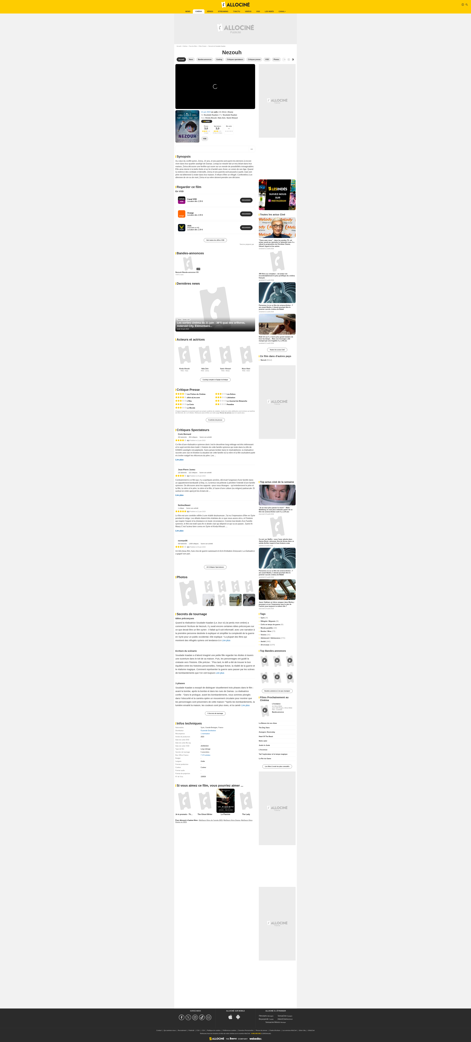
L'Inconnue (263, 750)
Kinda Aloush (211, 118)
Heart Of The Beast (266, 736)
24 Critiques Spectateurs (215, 586)
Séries (210, 11)
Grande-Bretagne (211, 746)
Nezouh (266, 360)
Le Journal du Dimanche (237, 403)
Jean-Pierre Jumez (195, 478)
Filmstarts (263, 1016)
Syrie (202, 746)
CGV (203, 1030)
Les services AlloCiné (289, 1030)
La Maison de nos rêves (268, 723)
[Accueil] (235, 5)
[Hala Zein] (205, 357)
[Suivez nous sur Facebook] (182, 1017)
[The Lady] (246, 820)
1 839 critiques (202, 561)
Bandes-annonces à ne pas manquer (277, 691)
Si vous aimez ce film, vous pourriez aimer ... (210, 804)
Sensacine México (272, 1022)
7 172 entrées (205, 774)
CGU (198, 1030)
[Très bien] (180, 396)
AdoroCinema (283, 1019)
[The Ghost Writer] (205, 820)
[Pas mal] (180, 403)
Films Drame (202, 46)
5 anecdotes (205, 771)
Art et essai (268, 645)
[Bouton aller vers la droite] (292, 59)
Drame (230, 112)
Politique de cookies (214, 1030)
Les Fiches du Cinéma (196, 396)
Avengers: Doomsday (267, 732)
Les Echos (231, 396)
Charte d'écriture (274, 1030)
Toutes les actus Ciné (277, 350)
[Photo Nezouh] (188, 612)
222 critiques (201, 481)
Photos (182, 596)
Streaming (223, 11)
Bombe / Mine (268, 631)
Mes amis (229, 126)
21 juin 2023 (206, 112)
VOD (258, 11)
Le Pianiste (225, 833)
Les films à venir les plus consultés (277, 766)
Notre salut (263, 741)
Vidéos (248, 11)
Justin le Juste (264, 745)
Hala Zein (222, 118)
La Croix (190, 407)
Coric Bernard (192, 439)
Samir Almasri (232, 118)
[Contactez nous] (209, 1017)
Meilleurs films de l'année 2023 (210, 839)
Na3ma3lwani (192, 518)
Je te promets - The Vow (185, 833)
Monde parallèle (269, 628)
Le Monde (191, 410)
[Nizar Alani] (246, 357)
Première (230, 407)
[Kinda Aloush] (184, 357)
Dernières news (188, 286)
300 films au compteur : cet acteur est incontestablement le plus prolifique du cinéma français (277, 276)
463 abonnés (191, 441)
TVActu (236, 11)
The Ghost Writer (205, 833)
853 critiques (201, 441)
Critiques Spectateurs (193, 432)
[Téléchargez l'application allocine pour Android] (239, 1017)
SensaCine (282, 1016)
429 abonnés (191, 561)
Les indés (269, 11)
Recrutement (182, 1030)
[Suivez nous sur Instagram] (195, 1017)
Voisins (265, 635)
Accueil (179, 46)
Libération (231, 400)
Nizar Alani (246, 371)
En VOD (179, 191)
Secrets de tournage (192, 633)
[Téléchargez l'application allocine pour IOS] (231, 1017)
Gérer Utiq (302, 1030)
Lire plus (179, 466)
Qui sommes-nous (170, 1030)
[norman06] (179, 559)
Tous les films (193, 46)
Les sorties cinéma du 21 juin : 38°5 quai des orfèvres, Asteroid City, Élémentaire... (211, 327)
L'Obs (189, 403)
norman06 (191, 558)
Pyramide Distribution (208, 750)
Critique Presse (188, 392)
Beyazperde (263, 1019)
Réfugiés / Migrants (270, 621)
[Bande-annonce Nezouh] (187, 126)
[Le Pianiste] (225, 820)
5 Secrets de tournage (215, 732)
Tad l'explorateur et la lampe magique (273, 754)
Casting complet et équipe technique (215, 382)
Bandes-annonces (190, 255)
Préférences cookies (229, 1030)
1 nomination (205, 753)
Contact (159, 1030)
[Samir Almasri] (225, 357)
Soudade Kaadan (211, 115)
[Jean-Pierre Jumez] (179, 479)
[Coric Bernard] (179, 439)
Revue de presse (225, 415)
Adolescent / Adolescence (273, 638)
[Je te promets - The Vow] (184, 820)
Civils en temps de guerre (272, 624)
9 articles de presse (215, 422)
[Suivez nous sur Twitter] (189, 1017)
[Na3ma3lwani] (179, 519)
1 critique (189, 521)
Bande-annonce (278, 712)
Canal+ (282, 11)
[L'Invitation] (265, 711)
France (220, 746)
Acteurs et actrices (191, 342)
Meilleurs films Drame (231, 839)
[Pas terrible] (220, 403)
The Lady (246, 833)
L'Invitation (276, 704)
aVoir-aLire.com (193, 400)
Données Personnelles (246, 1030)
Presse (206, 126)
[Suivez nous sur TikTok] (202, 1017)
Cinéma (198, 11)
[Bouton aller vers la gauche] (288, 59)
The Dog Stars (264, 727)
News (187, 11)
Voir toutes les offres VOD (215, 240)
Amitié (265, 641)
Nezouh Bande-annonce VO (187, 275)
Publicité (191, 1030)
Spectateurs (217, 126)
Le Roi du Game (265, 758)
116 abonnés (190, 481)
